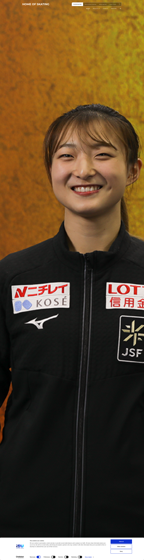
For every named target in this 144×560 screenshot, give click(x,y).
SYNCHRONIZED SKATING (90, 4)
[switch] (53, 557)
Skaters (114, 8)
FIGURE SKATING (77, 4)
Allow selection (121, 546)
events (105, 8)
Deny (121, 551)
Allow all (121, 541)
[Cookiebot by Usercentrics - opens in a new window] (19, 557)
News (88, 8)
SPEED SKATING (103, 4)
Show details (88, 557)
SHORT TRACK (113, 4)
